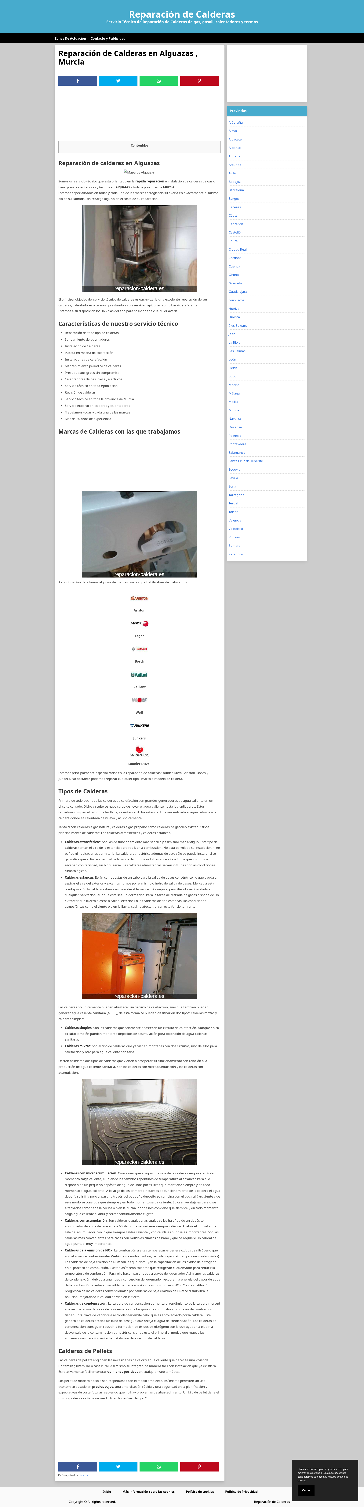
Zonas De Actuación (70, 38)
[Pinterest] (199, 81)
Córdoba (235, 258)
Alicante (235, 147)
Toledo (233, 512)
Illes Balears (238, 325)
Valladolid (236, 528)
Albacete (235, 139)
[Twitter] (118, 81)
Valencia (235, 520)
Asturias (235, 165)
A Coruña (236, 122)
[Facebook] (78, 81)
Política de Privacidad (241, 1492)
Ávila (232, 173)
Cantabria (236, 224)
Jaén (232, 334)
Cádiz (233, 215)
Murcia (84, 1475)
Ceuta (233, 241)
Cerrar (306, 1490)
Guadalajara (238, 291)
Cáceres (235, 207)
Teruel (233, 503)
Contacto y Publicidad (108, 38)
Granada (235, 283)
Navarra (235, 418)
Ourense (235, 427)
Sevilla (233, 478)
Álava (233, 131)
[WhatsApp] (159, 81)
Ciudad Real (238, 249)
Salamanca (237, 452)
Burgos (234, 198)
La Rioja (234, 342)
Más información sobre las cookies (148, 1492)
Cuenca (234, 266)
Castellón (236, 232)
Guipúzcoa (237, 300)
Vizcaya (234, 537)
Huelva (234, 308)
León (232, 359)
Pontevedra (237, 444)
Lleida (233, 368)
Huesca (234, 317)
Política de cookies (200, 1492)
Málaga (234, 393)
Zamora (235, 545)
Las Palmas (237, 351)
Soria (232, 486)
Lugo (232, 376)
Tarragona (236, 495)
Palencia (235, 435)
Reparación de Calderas (182, 14)
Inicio (107, 1492)
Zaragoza (236, 554)
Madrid (234, 385)
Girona (234, 274)
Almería (234, 156)
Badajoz (235, 181)
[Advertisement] (139, 114)
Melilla (233, 401)
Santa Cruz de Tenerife (246, 461)
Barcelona (236, 190)
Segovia (234, 469)
